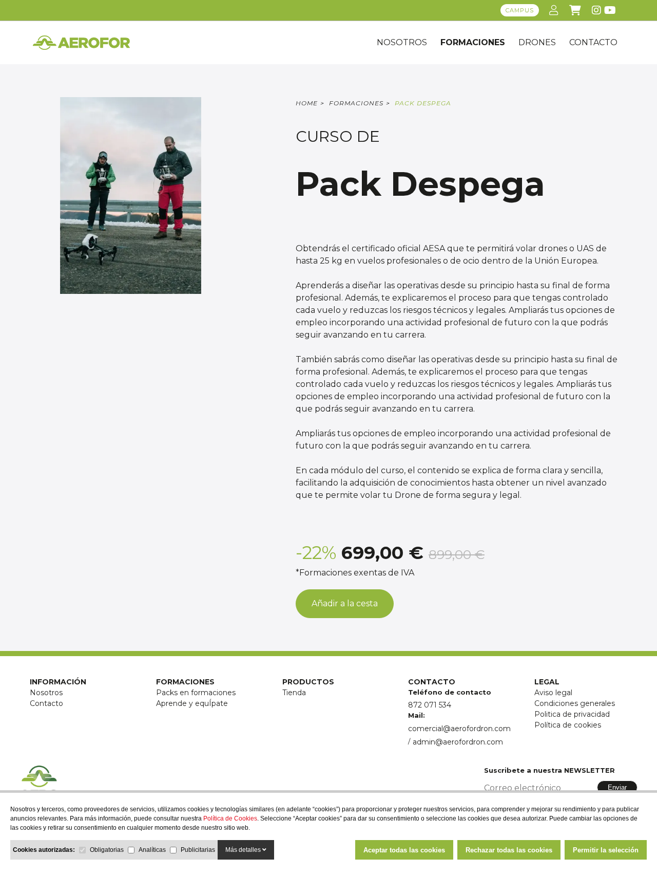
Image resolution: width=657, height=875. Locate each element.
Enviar (617, 787)
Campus (520, 10)
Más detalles (243, 849)
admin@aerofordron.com (458, 742)
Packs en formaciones (196, 692)
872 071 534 (429, 705)
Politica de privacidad (572, 714)
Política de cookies (567, 725)
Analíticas (152, 849)
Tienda (294, 692)
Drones (537, 42)
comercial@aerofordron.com (459, 728)
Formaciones (472, 42)
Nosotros (402, 42)
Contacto (46, 703)
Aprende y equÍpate (192, 703)
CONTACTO (593, 42)
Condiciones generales (574, 703)
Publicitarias (198, 849)
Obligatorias (107, 849)
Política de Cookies (230, 818)
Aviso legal (553, 692)
